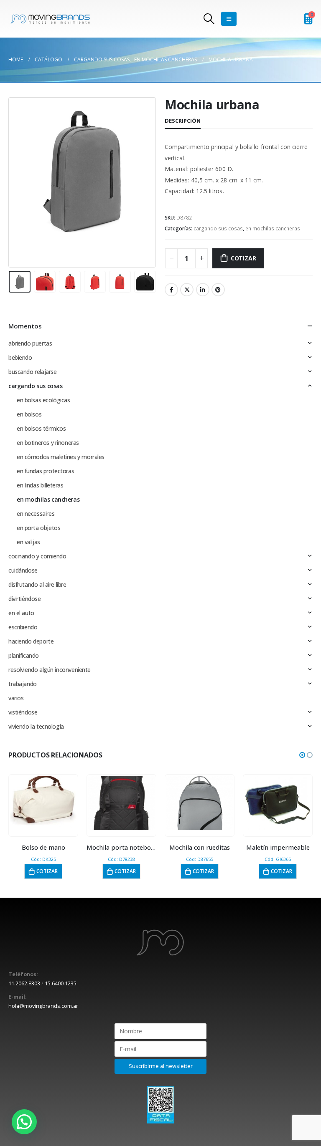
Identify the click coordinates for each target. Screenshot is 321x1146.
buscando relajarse (32, 372)
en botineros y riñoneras (48, 443)
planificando (23, 655)
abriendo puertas (30, 343)
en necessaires (35, 513)
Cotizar (243, 258)
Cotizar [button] (47, 871)
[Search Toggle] (209, 18)
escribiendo (22, 627)
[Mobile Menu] (229, 19)
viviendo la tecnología (36, 726)
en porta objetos (38, 528)
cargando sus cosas (218, 228)
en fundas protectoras (45, 471)
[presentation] (19, 182)
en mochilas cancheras (272, 228)
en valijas (28, 542)
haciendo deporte (31, 641)
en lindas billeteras (40, 485)
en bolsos (29, 414)
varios (15, 698)
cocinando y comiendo (37, 556)
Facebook (171, 289)
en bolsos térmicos (41, 428)
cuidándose (23, 570)
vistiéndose (22, 712)
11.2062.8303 (24, 983)
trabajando (22, 684)
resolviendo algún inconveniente (49, 670)
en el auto (21, 613)
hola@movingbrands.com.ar (43, 1006)
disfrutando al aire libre (37, 584)
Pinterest (218, 289)
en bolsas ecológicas (43, 400)
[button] (302, 755)
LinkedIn (202, 289)
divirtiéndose (24, 599)
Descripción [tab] (183, 120)
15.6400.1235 (60, 983)
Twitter (187, 289)
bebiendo (20, 357)
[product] (43, 803)
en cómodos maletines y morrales (60, 457)
